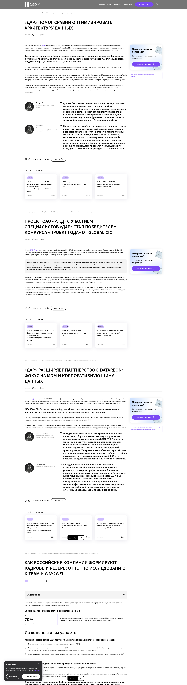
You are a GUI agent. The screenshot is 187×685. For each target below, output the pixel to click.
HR (26, 581)
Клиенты (117, 4)
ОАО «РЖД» (34, 250)
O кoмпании (128, 4)
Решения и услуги (105, 4)
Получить (144, 64)
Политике (36, 671)
